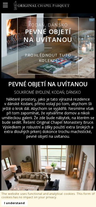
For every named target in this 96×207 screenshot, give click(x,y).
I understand (14, 203)
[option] (48, 45)
